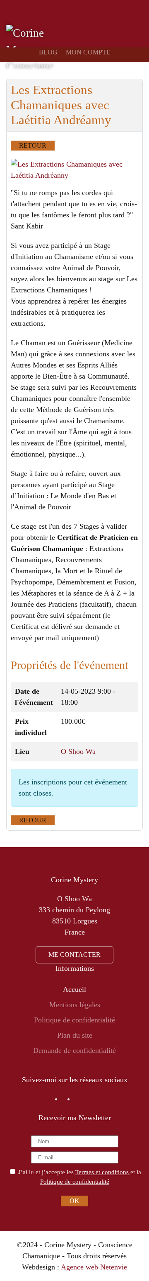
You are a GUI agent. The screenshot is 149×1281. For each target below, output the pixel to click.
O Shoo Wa (78, 751)
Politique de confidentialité (74, 1020)
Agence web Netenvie (94, 1267)
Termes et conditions (102, 1171)
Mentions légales (74, 1005)
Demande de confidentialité (74, 1050)
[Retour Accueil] (30, 46)
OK (74, 1200)
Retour (32, 145)
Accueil (74, 989)
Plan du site (74, 1035)
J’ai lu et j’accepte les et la (79, 1176)
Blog (48, 52)
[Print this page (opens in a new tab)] (125, 121)
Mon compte (88, 52)
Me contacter (74, 954)
